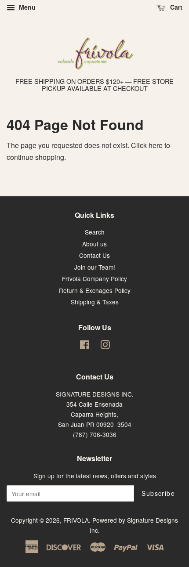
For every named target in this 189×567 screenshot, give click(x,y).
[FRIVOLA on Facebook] (85, 346)
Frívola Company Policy (94, 278)
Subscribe (158, 493)
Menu (26, 7)
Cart (175, 7)
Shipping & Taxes (95, 301)
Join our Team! (94, 267)
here (156, 145)
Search (95, 232)
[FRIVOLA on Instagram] (105, 346)
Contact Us (94, 255)
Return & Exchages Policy (95, 290)
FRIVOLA (76, 520)
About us (94, 243)
